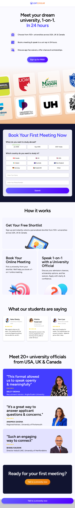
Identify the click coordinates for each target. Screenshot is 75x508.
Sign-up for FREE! (37, 59)
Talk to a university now (37, 482)
